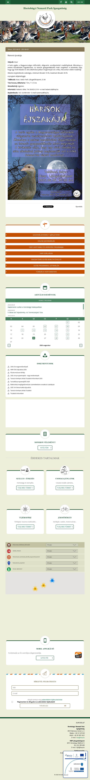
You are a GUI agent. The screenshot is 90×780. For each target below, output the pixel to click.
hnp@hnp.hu (80, 738)
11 (22, 330)
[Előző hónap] (9, 345)
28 (56, 338)
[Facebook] (60, 2)
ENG (82, 2)
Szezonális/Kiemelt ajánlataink (46, 235)
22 (67, 334)
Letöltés (44, 658)
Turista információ (17, 569)
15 (67, 330)
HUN (78, 2)
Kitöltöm (44, 448)
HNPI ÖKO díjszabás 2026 (18, 370)
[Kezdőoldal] (45, 20)
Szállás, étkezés (17, 551)
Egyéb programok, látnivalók (46, 266)
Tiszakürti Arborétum (17, 393)
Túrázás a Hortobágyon (46, 272)
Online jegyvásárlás (46, 241)
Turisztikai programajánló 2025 (20, 382)
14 (56, 330)
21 (56, 334)
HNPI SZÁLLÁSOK (46, 253)
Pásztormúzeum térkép (17, 373)
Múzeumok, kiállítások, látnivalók (21, 545)
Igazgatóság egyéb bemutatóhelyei (46, 259)
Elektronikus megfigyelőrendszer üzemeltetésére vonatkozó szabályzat (32, 384)
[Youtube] (66, 2)
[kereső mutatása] (71, 2)
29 (67, 338)
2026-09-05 (25, 311)
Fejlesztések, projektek (19, 563)
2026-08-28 (25, 306)
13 (45, 330)
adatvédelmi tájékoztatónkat (52, 700)
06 (45, 326)
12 (34, 330)
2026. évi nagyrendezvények (19, 367)
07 (56, 326)
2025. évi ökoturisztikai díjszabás (20, 387)
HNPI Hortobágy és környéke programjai (46, 247)
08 (67, 326)
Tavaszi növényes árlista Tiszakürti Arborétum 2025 (26, 378)
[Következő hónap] (80, 345)
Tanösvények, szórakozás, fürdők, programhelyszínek (26, 557)
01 (67, 322)
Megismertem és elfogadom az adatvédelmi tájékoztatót (36, 702)
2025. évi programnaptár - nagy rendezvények (24, 375)
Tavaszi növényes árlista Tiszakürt (20, 390)
